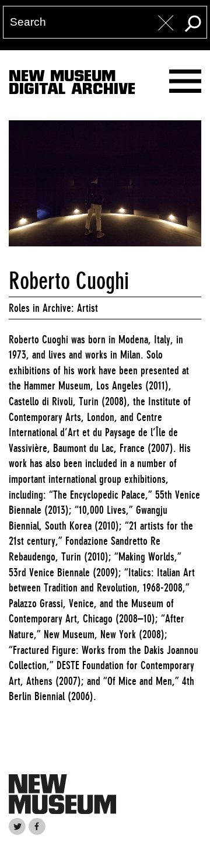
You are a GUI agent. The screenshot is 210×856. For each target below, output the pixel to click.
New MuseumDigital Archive (72, 84)
